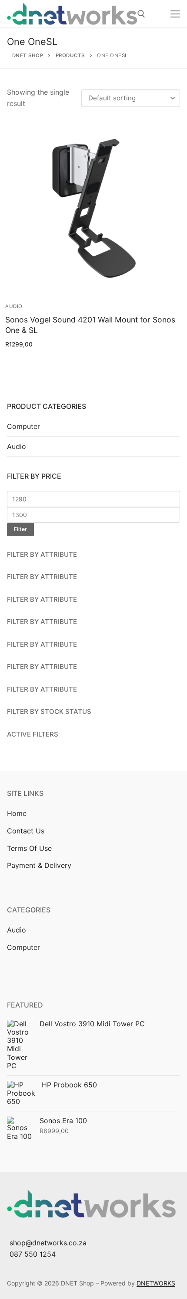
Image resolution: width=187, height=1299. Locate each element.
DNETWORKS (156, 1283)
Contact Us (25, 830)
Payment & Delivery (39, 865)
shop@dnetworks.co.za (48, 1242)
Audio (14, 306)
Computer (23, 426)
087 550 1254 (33, 1254)
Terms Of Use (29, 848)
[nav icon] (175, 14)
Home (17, 813)
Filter (20, 529)
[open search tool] (141, 14)
